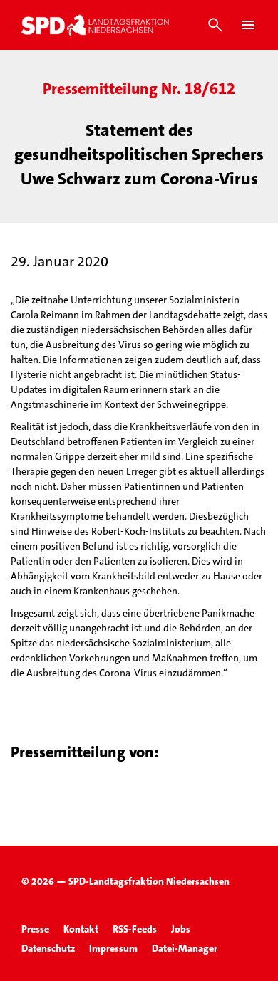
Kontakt (80, 929)
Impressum (113, 948)
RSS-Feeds (135, 929)
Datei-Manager (184, 948)
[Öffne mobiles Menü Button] (248, 24)
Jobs (180, 929)
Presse (35, 929)
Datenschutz (48, 948)
